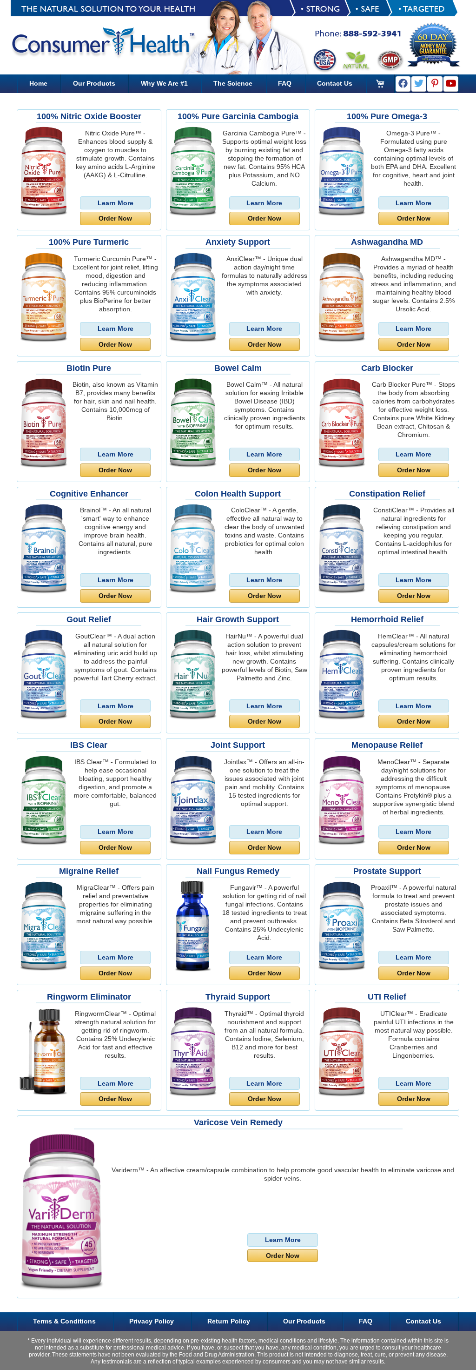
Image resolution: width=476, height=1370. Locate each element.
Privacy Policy (151, 1321)
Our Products (94, 83)
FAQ (284, 83)
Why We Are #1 (164, 83)
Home (38, 83)
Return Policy (228, 1321)
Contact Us (334, 83)
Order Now (115, 218)
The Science (232, 83)
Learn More (115, 203)
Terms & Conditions (64, 1321)
